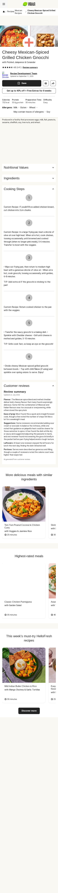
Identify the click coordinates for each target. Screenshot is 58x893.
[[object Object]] (46, 83)
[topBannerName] (29, 20)
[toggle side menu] (4, 4)
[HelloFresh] (29, 4)
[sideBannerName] (29, 144)
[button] (29, 178)
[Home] (3, 12)
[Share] (53, 83)
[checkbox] (3, 67)
